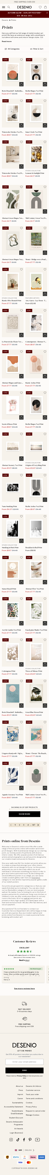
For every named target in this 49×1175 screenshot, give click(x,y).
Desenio (5, 20)
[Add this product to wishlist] (21, 60)
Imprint (20, 1094)
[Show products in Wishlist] (40, 7)
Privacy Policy (21, 1076)
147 (33, 825)
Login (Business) (16, 1133)
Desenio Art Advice (33, 1086)
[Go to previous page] (11, 825)
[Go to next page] (38, 825)
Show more (24, 814)
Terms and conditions (34, 1098)
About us (19, 1086)
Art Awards (18, 1129)
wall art (27, 898)
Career (20, 1098)
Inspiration (36, 878)
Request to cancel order (35, 1111)
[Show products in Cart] (45, 7)
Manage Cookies (32, 1115)
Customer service (33, 1090)
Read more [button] (7, 41)
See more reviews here (24, 988)
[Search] (8, 7)
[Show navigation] (3, 7)
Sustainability (17, 1103)
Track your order (32, 1094)
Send (24, 1070)
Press (21, 1090)
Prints (13, 20)
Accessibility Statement (13, 1107)
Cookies (29, 1103)
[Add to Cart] (21, 84)
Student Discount (16, 1118)
